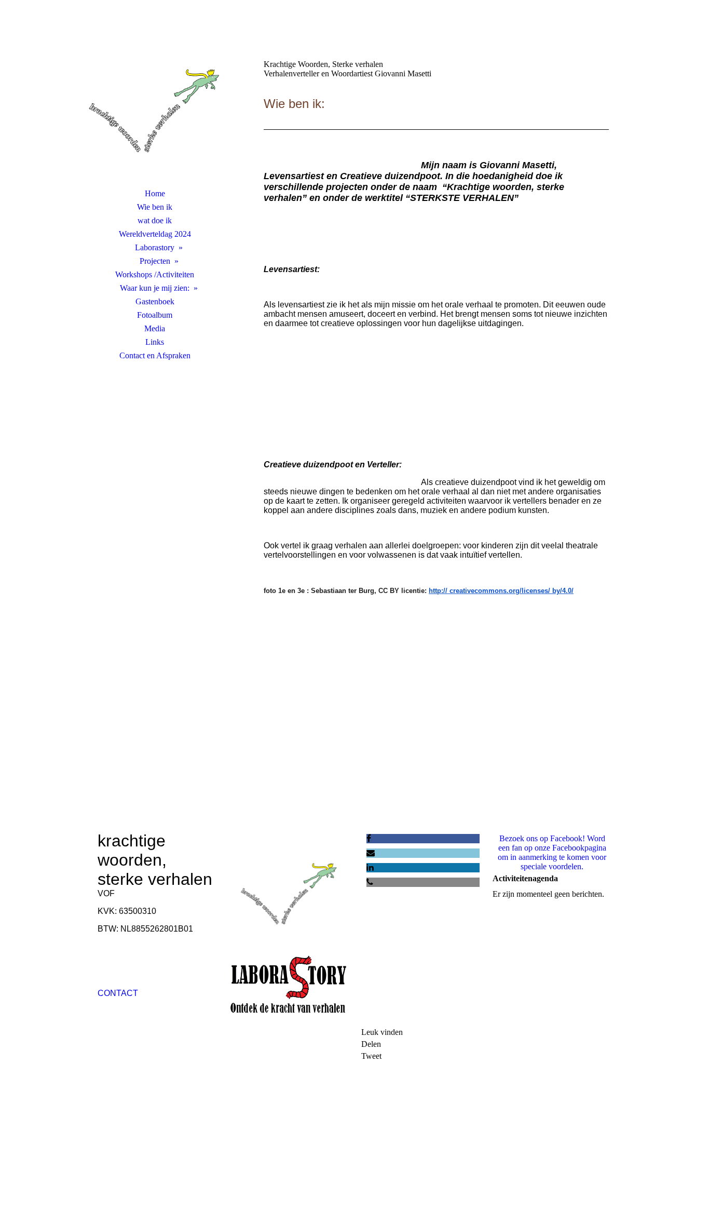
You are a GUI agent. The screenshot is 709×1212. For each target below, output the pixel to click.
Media (154, 328)
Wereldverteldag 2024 (155, 234)
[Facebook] (368, 838)
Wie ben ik (154, 207)
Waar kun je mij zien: (154, 288)
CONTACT (118, 993)
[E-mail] (370, 853)
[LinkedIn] (370, 867)
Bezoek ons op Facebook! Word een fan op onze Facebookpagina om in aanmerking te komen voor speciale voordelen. (552, 852)
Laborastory (154, 247)
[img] (154, 106)
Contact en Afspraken (154, 355)
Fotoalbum (154, 315)
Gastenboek (154, 301)
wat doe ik (155, 220)
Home (155, 193)
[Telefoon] (369, 882)
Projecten (155, 261)
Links (154, 342)
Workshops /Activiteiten (154, 274)
